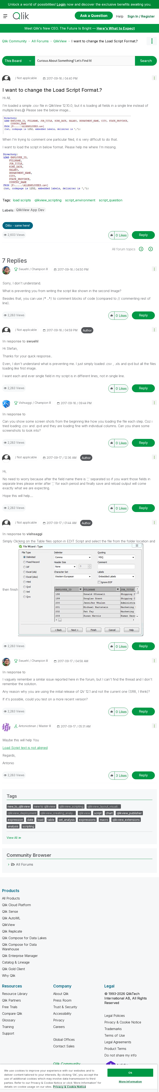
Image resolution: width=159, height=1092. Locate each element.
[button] (154, 77)
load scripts (22, 200)
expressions (87, 819)
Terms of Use (114, 1035)
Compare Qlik (12, 1013)
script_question (110, 200)
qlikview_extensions (126, 819)
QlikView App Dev (30, 210)
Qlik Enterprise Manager (20, 956)
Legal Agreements (117, 1042)
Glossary (8, 1020)
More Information (130, 1081)
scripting (28, 826)
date (30, 819)
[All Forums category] (9, 864)
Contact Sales (64, 1046)
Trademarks (113, 1029)
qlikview (84, 813)
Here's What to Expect (116, 28)
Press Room (62, 1000)
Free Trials (9, 1007)
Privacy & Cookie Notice (122, 1022)
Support (8, 1033)
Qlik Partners (11, 1000)
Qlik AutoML (11, 918)
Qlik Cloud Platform (16, 905)
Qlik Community (14, 41)
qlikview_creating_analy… (58, 813)
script (98, 813)
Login (61, 4)
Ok (130, 1072)
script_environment (80, 200)
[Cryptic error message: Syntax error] (143, 249)
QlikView (60, 41)
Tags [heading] (12, 796)
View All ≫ (14, 837)
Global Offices (64, 1039)
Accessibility (62, 1013)
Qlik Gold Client (13, 969)
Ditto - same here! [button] (18, 225)
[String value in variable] (150, 249)
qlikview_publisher (129, 813)
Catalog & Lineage (16, 962)
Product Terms (115, 1049)
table (51, 819)
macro (104, 819)
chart (109, 813)
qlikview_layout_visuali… (104, 806)
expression (15, 819)
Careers (59, 1027)
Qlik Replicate (12, 931)
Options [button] (152, 41)
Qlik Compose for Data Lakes (24, 938)
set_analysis (67, 819)
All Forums (40, 41)
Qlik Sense (10, 911)
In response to (20, 341)
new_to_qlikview (19, 806)
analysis (13, 826)
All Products (11, 898)
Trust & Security (65, 1007)
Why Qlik (8, 975)
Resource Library (15, 994)
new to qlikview (44, 806)
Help (119, 16)
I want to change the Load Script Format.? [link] (104, 41)
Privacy (58, 1020)
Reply (143, 235)
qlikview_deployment (22, 813)
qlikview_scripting (48, 200)
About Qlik (61, 994)
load (40, 819)
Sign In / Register (141, 16)
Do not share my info (121, 1055)
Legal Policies (114, 1016)
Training (8, 1027)
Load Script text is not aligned (25, 748)
